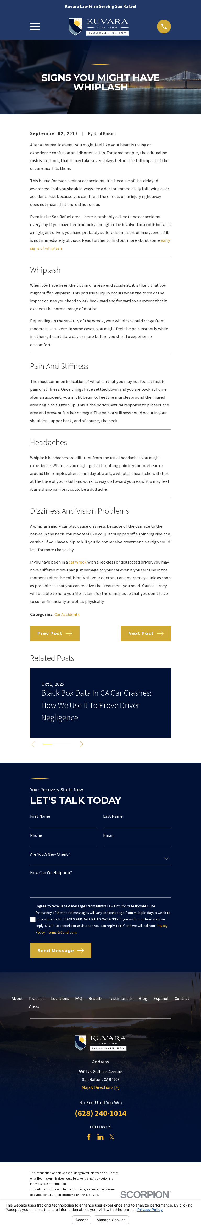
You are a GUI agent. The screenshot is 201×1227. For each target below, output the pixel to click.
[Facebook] (89, 1137)
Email (108, 835)
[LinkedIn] (100, 1137)
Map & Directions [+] (101, 1087)
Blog (143, 998)
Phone (36, 835)
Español (161, 998)
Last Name (113, 816)
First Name (40, 816)
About (17, 998)
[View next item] (82, 744)
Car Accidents (67, 614)
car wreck (78, 562)
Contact (182, 998)
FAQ (78, 998)
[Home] (98, 27)
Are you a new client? (50, 854)
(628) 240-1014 (100, 1113)
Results (95, 998)
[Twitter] (112, 1137)
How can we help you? (51, 873)
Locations (60, 998)
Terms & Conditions (62, 932)
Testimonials (121, 998)
